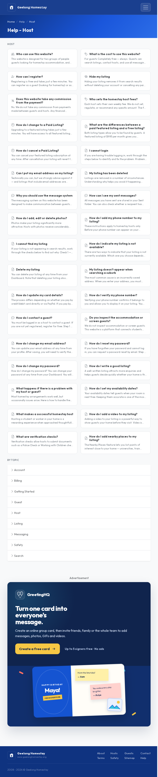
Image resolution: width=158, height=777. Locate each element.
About (101, 753)
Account (19, 470)
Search (18, 556)
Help (22, 21)
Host (17, 513)
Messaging (21, 534)
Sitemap (129, 758)
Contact (146, 753)
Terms (101, 758)
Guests (128, 753)
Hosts (113, 753)
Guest (18, 502)
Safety (18, 545)
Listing (18, 523)
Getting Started (24, 491)
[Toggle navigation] (146, 7)
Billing (18, 480)
